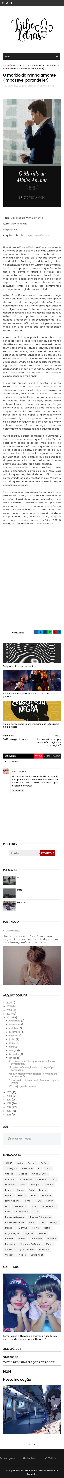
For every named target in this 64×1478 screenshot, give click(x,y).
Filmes (28, 1200)
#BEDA (8, 1163)
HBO (39, 1200)
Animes (32, 1163)
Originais (28, 1233)
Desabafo (10, 1184)
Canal (48, 1168)
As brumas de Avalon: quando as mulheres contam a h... (32, 1062)
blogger (38, 756)
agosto (13, 1035)
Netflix (47, 1227)
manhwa (23, 1227)
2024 (10, 1010)
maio (12, 1043)
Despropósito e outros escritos (19, 666)
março (13, 1050)
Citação (9, 1173)
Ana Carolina (19, 771)
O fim (20, 877)
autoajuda (27, 1168)
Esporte (9, 1195)
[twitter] (11, 3)
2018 (9, 1103)
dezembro (15, 1020)
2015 (9, 1114)
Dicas (23, 1184)
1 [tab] (25, 1444)
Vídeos (22, 1254)
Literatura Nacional (27, 65)
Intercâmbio (20, 1206)
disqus (47, 756)
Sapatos (21, 902)
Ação (20, 1163)
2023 (9, 1013)
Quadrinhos (36, 1238)
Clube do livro (39, 1173)
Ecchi (31, 1190)
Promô (21, 1238)
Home (6, 65)
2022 (9, 1017)
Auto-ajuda (11, 1168)
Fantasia (46, 1195)
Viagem (9, 1254)
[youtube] (7, 3)
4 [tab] (39, 1444)
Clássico (22, 1173)
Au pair (44, 1163)
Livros (41, 65)
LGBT (13, 65)
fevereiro (14, 1054)
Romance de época (31, 1244)
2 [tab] (29, 1444)
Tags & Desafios (26, 1249)
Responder (18, 790)
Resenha (51, 1238)
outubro (13, 1028)
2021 (9, 1092)
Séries (49, 1244)
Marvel (35, 1227)
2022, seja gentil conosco (22, 1086)
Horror (49, 1200)
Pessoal (42, 1233)
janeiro (13, 1057)
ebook (20, 1190)
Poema (9, 1238)
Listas (35, 1211)
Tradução (44, 1249)
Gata (20, 889)
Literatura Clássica (14, 1217)
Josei (34, 1206)
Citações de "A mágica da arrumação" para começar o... (32, 1069)
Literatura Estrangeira (40, 1217)
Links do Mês (21, 1211)
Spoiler (8, 1249)
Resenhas (10, 1244)
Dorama (49, 1184)
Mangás (9, 1227)
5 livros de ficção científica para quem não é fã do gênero (30, 695)
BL (39, 1168)
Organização (12, 1233)
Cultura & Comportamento (33, 1179)
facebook (56, 756)
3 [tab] (34, 1444)
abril (11, 1046)
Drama (8, 1190)
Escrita (42, 1190)
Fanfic (34, 1195)
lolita (42, 1222)
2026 (9, 1002)
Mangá (53, 1222)
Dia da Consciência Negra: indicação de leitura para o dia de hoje (31, 725)
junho (12, 1039)
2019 (9, 1099)
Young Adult (37, 1254)
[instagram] (3, 3)
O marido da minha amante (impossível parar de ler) (34, 1081)
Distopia (35, 1184)
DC (54, 1179)
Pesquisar (47, 853)
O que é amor (11, 930)
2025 (9, 1006)
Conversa (10, 1179)
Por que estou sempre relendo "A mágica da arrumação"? (33, 1075)
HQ (6, 1206)
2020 (9, 1096)
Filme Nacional (12, 1200)
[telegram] (45, 632)
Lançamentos (48, 1206)
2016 (9, 1110)
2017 (9, 1107)
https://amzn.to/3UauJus (36, 235)
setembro (15, 1031)
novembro (15, 1024)
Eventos (22, 1195)
